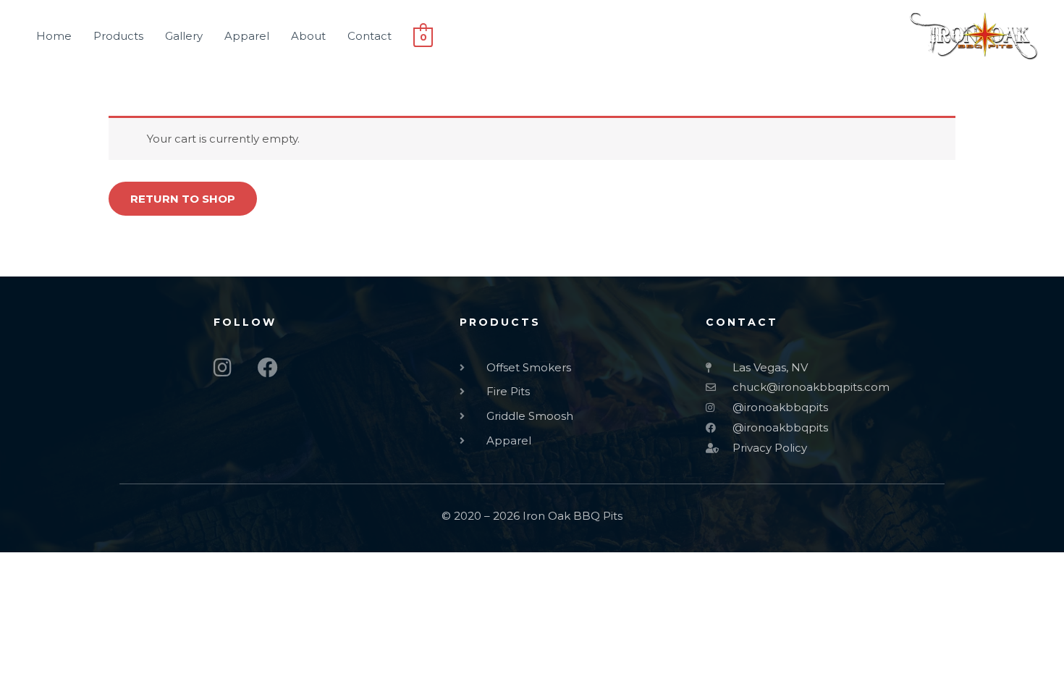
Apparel (246, 36)
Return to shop (182, 199)
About (308, 36)
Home (54, 36)
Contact (369, 36)
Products (118, 36)
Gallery (184, 36)
